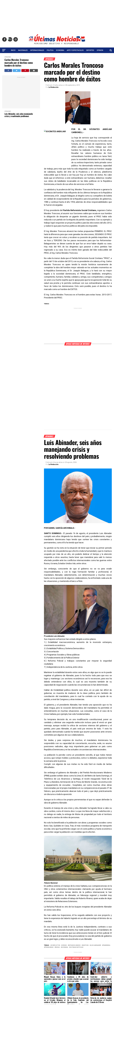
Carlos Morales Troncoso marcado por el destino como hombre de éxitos (18, 62)
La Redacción (53, 87)
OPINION (100, 50)
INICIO (13, 50)
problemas (49, 947)
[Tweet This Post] (17, 70)
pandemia (106, 945)
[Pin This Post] (25, 70)
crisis (64, 945)
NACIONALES (23, 50)
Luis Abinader (96, 945)
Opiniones (7, 57)
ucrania (65, 947)
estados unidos (74, 945)
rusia (57, 947)
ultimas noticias (76, 947)
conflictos (55, 945)
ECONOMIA (60, 50)
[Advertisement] (57, 15)
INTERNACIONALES (37, 50)
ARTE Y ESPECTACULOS (75, 50)
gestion (85, 945)
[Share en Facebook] (8, 70)
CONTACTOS (56, 56)
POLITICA (50, 50)
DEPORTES (90, 50)
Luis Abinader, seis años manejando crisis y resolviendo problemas (18, 115)
